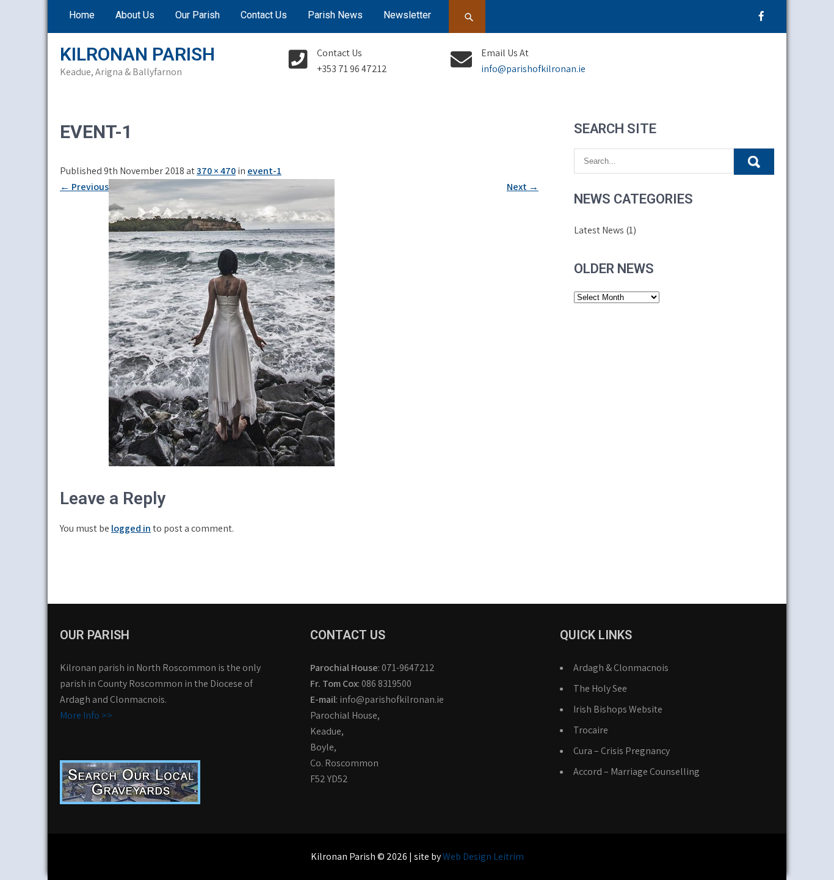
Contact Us (264, 15)
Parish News (335, 15)
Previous (84, 186)
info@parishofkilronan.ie (533, 68)
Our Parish (197, 15)
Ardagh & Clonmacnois (621, 667)
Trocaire (590, 730)
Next (522, 186)
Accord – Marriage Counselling (636, 771)
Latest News (599, 230)
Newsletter (407, 15)
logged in (131, 528)
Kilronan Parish (137, 54)
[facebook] (761, 16)
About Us (134, 15)
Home (82, 15)
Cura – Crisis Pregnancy (621, 750)
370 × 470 (216, 170)
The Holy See (600, 688)
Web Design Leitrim (483, 856)
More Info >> (86, 715)
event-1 (264, 170)
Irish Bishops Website (617, 709)
